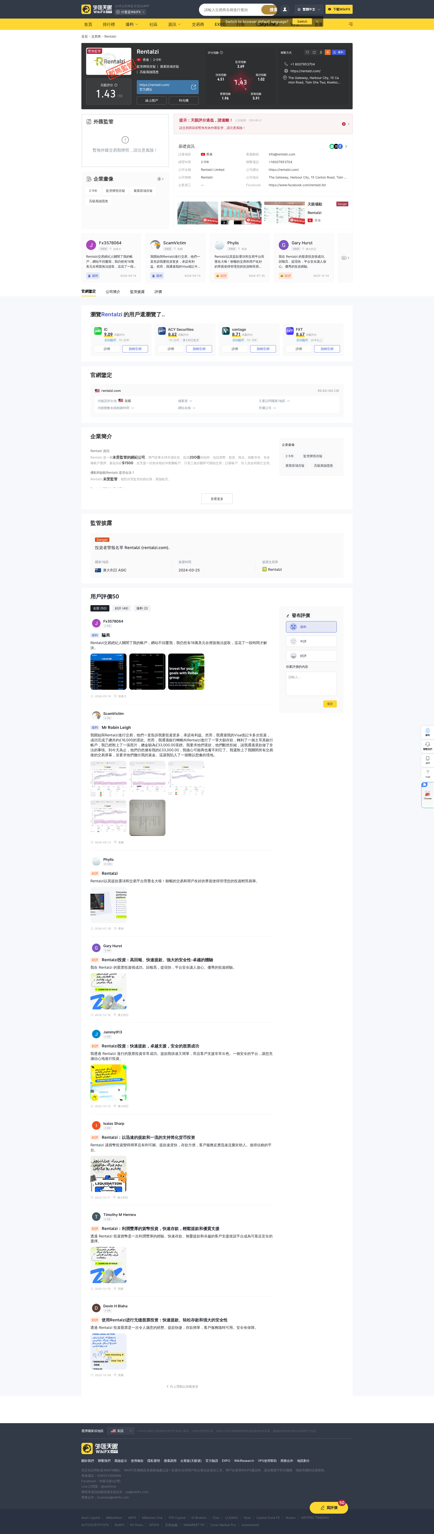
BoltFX (119, 1525)
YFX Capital (177, 1518)
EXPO (226, 1461)
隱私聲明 (153, 1461)
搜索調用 (170, 1461)
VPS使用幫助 (267, 1461)
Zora (215, 1518)
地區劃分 (303, 1461)
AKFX (132, 1518)
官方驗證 (211, 1461)
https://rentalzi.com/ (284, 169)
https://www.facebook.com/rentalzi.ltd (297, 185)
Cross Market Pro (223, 1525)
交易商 (96, 36)
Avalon (290, 1518)
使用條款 (137, 1461)
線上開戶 (151, 100)
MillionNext (114, 1518)
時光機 (184, 100)
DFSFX (154, 1525)
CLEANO (231, 1518)
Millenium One (152, 1518)
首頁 (84, 36)
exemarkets (250, 1525)
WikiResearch (244, 1461)
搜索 (274, 9)
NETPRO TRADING (315, 1518)
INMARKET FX (194, 1525)
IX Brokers (199, 1518)
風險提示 (120, 1461)
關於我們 (87, 1461)
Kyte (247, 1518)
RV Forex (136, 1525)
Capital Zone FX (268, 1518)
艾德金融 (171, 1525)
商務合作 (287, 1461)
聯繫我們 (104, 1461)
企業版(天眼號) (191, 1461)
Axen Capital (90, 1518)
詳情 (107, 349)
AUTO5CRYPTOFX (95, 1525)
